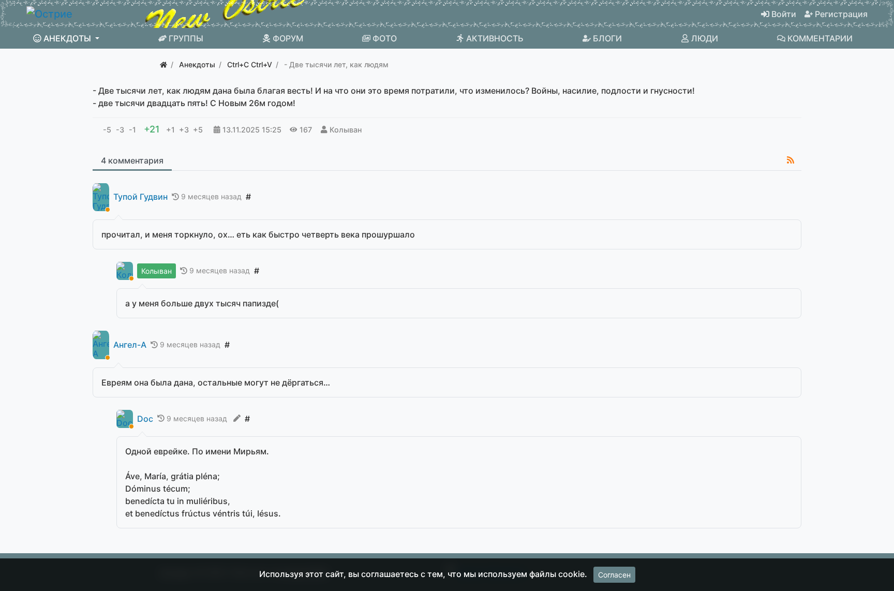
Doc (145, 419)
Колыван (346, 129)
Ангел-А (129, 345)
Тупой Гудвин (140, 197)
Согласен (614, 574)
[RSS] (790, 160)
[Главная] (163, 64)
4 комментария (132, 160)
